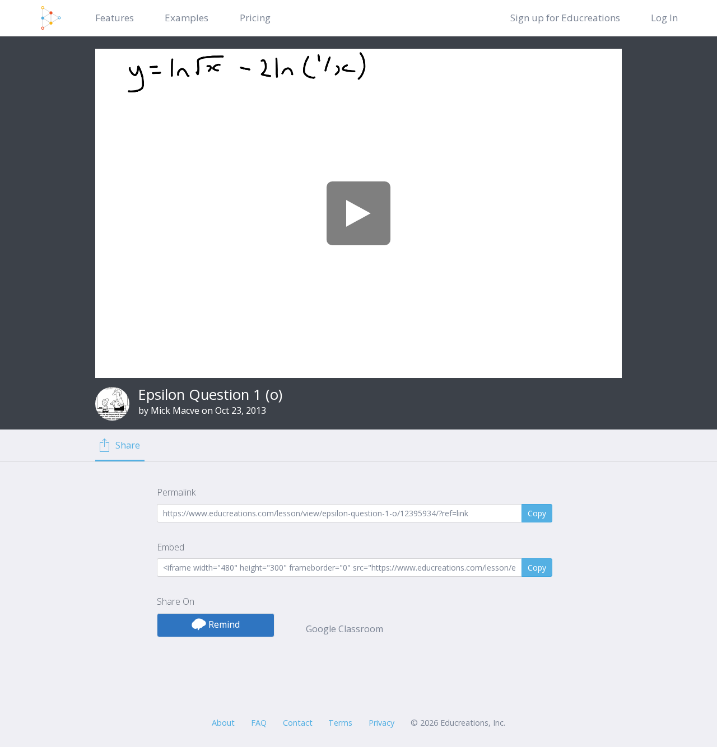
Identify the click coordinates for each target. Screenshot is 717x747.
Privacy (381, 722)
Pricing (255, 17)
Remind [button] (223, 624)
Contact (298, 722)
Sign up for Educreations (565, 17)
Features (114, 17)
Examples (186, 17)
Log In (664, 17)
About (223, 722)
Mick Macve (175, 410)
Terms (340, 722)
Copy (537, 513)
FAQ (259, 722)
